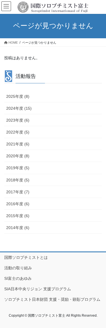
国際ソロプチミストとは (26, 257)
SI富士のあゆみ (18, 278)
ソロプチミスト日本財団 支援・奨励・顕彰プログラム (52, 299)
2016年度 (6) (17, 204)
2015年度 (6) (17, 215)
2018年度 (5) (17, 180)
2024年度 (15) (19, 108)
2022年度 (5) (17, 132)
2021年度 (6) (17, 144)
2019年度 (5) (17, 168)
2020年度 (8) (17, 156)
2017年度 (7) (17, 192)
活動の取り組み (18, 268)
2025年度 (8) (17, 96)
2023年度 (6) (17, 120)
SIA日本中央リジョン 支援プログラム (37, 289)
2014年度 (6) (17, 227)
